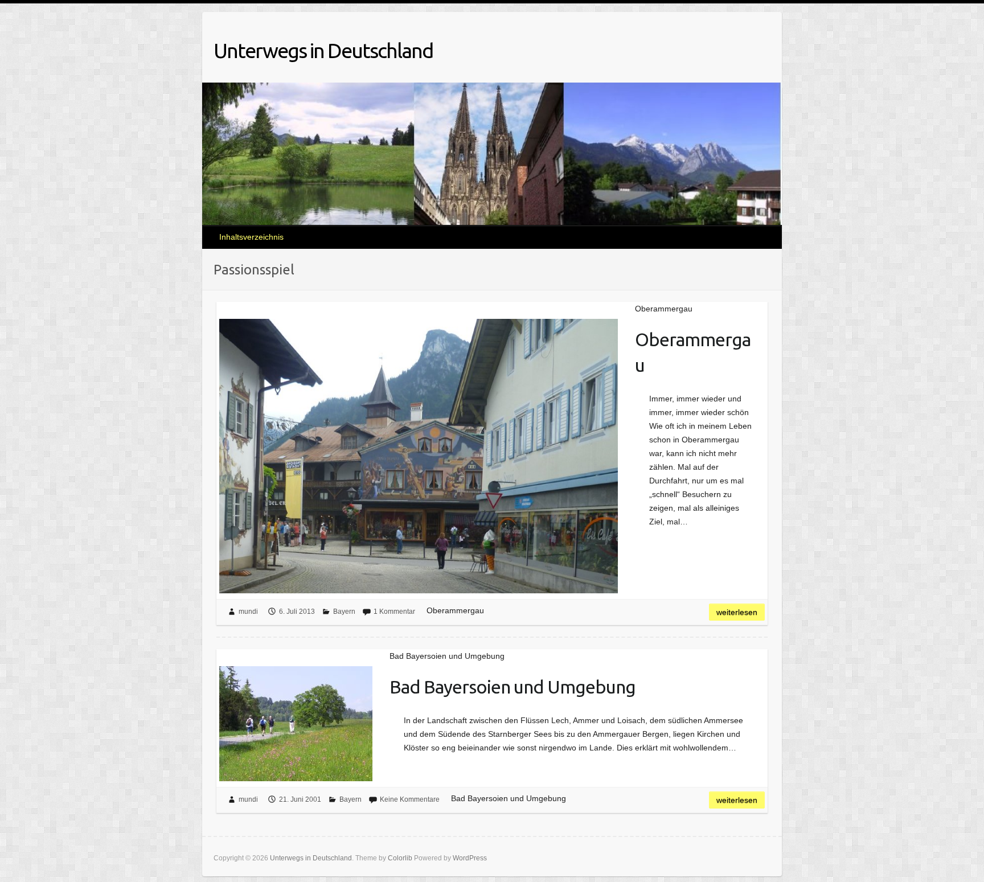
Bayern (344, 612)
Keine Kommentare (410, 799)
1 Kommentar (394, 612)
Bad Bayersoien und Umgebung (513, 686)
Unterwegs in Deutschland (323, 50)
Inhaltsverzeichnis (251, 236)
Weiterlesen (736, 612)
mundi (248, 612)
